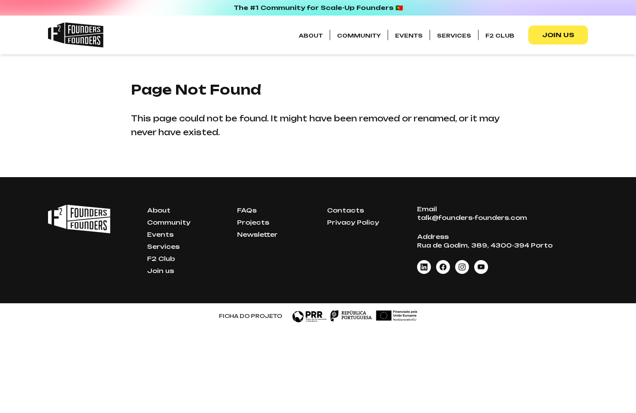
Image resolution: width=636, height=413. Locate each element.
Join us (558, 34)
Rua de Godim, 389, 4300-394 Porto (484, 245)
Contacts (345, 210)
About (311, 35)
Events (409, 35)
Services (454, 35)
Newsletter (257, 234)
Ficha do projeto (250, 316)
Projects (253, 222)
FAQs (247, 210)
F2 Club (499, 35)
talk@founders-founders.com (472, 217)
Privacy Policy (353, 222)
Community (359, 35)
